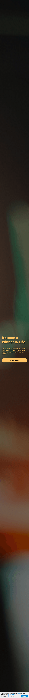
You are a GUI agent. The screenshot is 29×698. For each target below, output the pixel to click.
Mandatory (4, 696)
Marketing (11, 696)
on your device (11, 694)
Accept (18, 693)
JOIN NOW (14, 360)
